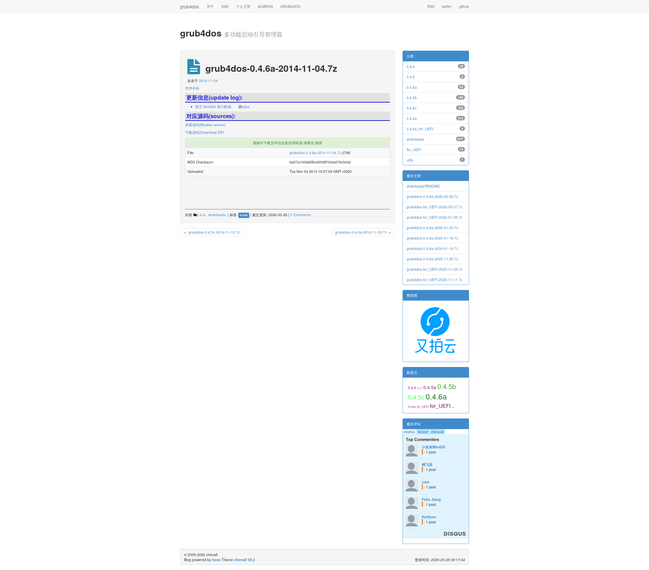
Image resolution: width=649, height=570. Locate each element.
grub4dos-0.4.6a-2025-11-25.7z (432, 258)
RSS (430, 6)
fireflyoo (429, 516)
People (409, 432)
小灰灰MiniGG (433, 446)
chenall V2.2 (244, 559)
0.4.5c (412, 108)
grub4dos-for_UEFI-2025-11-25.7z (434, 269)
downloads (415, 139)
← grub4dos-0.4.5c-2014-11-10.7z (212, 232)
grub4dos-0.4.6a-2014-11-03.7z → (363, 232)
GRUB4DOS (290, 6)
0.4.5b (412, 97)
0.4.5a (412, 87)
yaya (245, 106)
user (425, 481)
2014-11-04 (208, 80)
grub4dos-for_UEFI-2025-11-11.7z (434, 279)
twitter (447, 6)
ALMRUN (265, 6)
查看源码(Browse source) (205, 124)
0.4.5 (411, 76)
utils (410, 159)
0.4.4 (411, 66)
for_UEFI (414, 149)
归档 (224, 6)
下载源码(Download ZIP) (204, 132)
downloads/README (423, 186)
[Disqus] (287, 304)
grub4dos (189, 5)
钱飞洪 (427, 464)
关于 (210, 6)
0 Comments (300, 214)
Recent (423, 432)
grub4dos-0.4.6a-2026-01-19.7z (432, 238)
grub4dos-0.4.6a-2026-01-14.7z (432, 248)
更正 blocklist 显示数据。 (215, 106)
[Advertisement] (244, 183)
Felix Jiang (431, 499)
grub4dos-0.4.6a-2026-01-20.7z (432, 227)
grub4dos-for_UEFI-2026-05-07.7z (434, 206)
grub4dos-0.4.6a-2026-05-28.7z (432, 196)
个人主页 (243, 6)
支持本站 (192, 87)
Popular (437, 432)
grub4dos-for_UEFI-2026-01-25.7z (434, 217)
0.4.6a (412, 118)
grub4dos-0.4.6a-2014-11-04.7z (315, 152)
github (464, 6)
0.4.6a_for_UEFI (420, 128)
